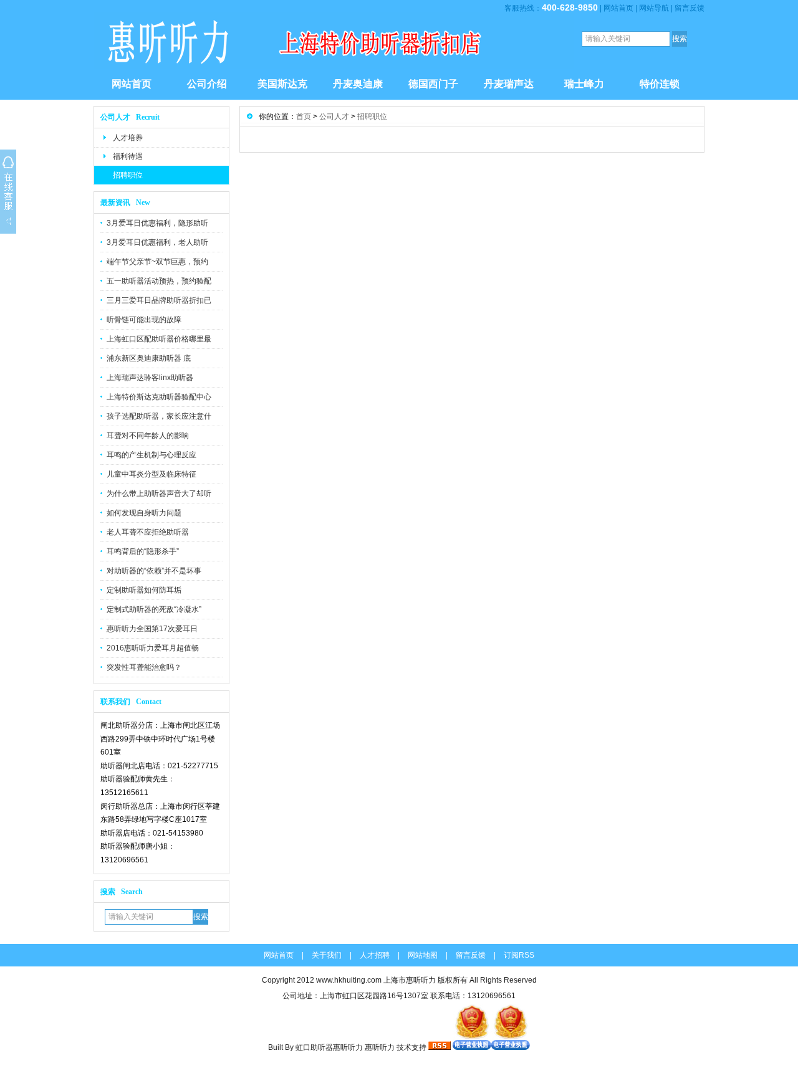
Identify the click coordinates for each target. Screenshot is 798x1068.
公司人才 (334, 116)
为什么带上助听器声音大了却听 (159, 493)
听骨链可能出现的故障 (144, 319)
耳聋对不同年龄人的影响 (148, 435)
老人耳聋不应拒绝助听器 (148, 532)
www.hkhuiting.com (349, 980)
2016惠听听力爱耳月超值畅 (153, 648)
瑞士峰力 (584, 84)
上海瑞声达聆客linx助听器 (150, 377)
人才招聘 (375, 955)
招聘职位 (128, 175)
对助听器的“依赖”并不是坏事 (154, 570)
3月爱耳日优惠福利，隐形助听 (157, 223)
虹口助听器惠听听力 (329, 1047)
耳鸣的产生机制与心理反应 (151, 455)
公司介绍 (207, 84)
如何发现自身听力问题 (144, 512)
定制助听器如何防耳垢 (144, 590)
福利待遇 (128, 156)
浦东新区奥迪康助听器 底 (149, 358)
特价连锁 (660, 84)
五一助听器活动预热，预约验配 (159, 281)
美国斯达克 (282, 84)
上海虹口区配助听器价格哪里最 (159, 339)
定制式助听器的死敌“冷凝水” (154, 609)
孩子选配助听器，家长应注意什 (159, 416)
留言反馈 (689, 8)
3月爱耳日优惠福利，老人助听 (157, 242)
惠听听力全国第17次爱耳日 (152, 628)
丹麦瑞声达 (509, 84)
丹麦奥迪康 (358, 84)
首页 (303, 116)
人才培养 (128, 137)
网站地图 (423, 955)
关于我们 (327, 955)
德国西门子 (433, 84)
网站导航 (654, 8)
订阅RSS (519, 955)
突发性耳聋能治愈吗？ (144, 667)
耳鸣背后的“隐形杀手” (143, 551)
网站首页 (618, 8)
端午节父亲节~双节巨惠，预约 (157, 261)
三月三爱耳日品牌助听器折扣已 (159, 300)
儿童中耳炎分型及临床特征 (151, 474)
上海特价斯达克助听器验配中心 (159, 397)
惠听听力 (380, 1047)
